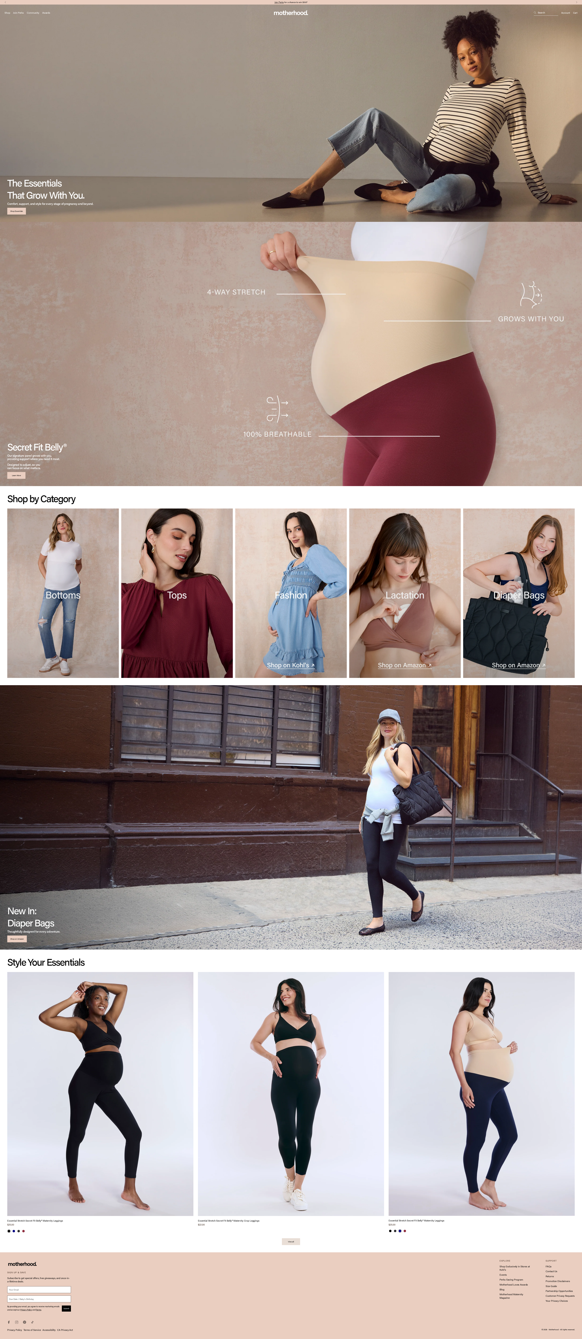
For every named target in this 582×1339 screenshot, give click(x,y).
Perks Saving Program (511, 1279)
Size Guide (551, 1286)
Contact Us (551, 1271)
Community (33, 12)
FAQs (548, 1266)
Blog (502, 1289)
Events (503, 1274)
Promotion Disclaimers (558, 1281)
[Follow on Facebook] (8, 1322)
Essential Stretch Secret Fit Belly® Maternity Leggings (35, 1220)
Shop (7, 12)
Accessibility (49, 1330)
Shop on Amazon (17, 938)
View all (291, 1241)
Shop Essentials (16, 211)
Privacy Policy (14, 1330)
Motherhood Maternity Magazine (511, 1295)
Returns (550, 1276)
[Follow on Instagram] (16, 1322)
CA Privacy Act (65, 1330)
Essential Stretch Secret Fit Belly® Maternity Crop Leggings (228, 1220)
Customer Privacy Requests (560, 1295)
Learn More (16, 475)
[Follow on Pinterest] (24, 1322)
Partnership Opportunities (559, 1291)
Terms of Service (32, 1330)
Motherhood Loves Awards (514, 1284)
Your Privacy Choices (557, 1300)
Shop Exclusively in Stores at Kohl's (515, 1268)
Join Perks (279, 2)
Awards (46, 12)
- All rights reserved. (567, 1329)
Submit (66, 1308)
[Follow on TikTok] (32, 1322)
